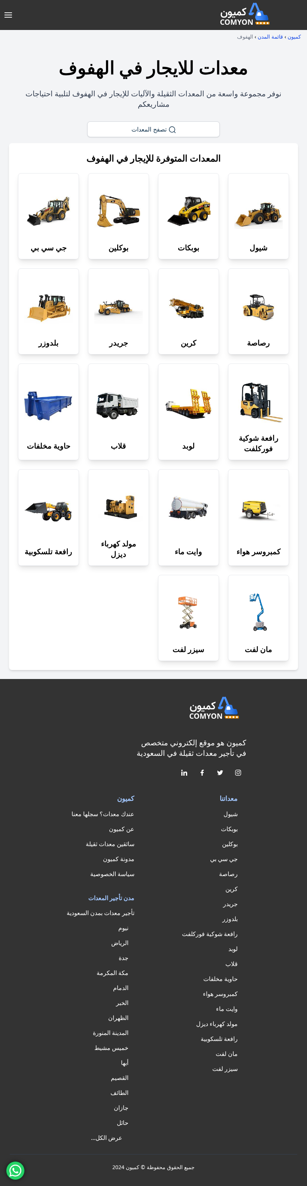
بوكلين (230, 844)
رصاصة (228, 874)
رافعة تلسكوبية (219, 1039)
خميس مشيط (111, 1048)
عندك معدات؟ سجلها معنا (103, 814)
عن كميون (121, 829)
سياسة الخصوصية (112, 874)
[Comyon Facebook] (201, 772)
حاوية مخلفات (220, 979)
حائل (122, 1123)
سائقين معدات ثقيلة (110, 844)
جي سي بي (224, 859)
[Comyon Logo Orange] (216, 709)
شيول (231, 814)
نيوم (123, 928)
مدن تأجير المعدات (111, 898)
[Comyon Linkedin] (183, 772)
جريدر (230, 904)
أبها (124, 1063)
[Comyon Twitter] (219, 772)
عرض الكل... (106, 1138)
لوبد (233, 949)
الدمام (120, 988)
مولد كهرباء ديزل (217, 1024)
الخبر (122, 1003)
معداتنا (229, 798)
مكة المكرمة (112, 973)
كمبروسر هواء (220, 994)
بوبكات (229, 829)
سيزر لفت (225, 1069)
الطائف (119, 1093)
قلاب (231, 964)
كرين (231, 889)
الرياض (119, 943)
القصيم (119, 1078)
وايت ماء (227, 1009)
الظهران (118, 1018)
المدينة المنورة (110, 1033)
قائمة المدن (270, 36)
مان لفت (227, 1054)
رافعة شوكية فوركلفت (210, 934)
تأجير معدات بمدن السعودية (100, 913)
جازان (121, 1108)
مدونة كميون (118, 859)
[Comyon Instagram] (237, 772)
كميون (294, 36)
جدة (123, 958)
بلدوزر (230, 919)
